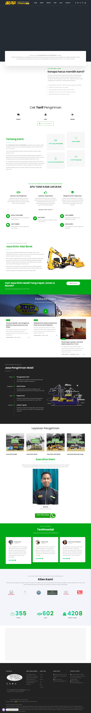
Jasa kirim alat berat (25, 167)
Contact (67, 2)
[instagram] (80, 3)
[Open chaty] (3, 709)
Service (49, 2)
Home (35, 2)
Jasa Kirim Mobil (21, 701)
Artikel (8, 320)
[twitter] (78, 3)
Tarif (55, 2)
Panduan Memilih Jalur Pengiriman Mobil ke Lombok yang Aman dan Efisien (17, 325)
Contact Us (72, 283)
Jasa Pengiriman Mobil (18, 691)
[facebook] (76, 3)
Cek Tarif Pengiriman (47, 123)
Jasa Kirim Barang (33, 701)
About (42, 2)
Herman (45, 507)
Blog (61, 2)
